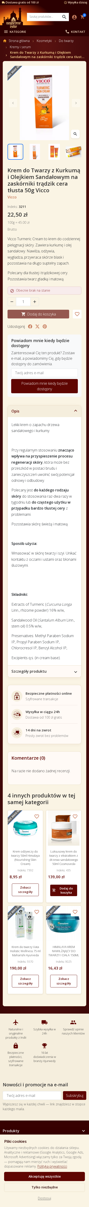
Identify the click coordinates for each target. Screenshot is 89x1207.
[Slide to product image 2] (35, 152)
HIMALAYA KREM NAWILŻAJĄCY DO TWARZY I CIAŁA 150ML (63, 951)
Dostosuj (44, 1198)
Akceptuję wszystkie (45, 1176)
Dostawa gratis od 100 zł (22, 2)
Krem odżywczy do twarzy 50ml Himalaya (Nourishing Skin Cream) (25, 857)
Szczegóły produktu (29, 671)
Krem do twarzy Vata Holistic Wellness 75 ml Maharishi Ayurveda (25, 951)
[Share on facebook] (30, 326)
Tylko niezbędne (44, 1187)
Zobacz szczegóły (25, 889)
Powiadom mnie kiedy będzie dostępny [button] (44, 386)
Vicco (12, 197)
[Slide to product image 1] (15, 152)
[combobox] (48, 16)
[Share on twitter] (37, 326)
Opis (15, 411)
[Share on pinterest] (44, 326)
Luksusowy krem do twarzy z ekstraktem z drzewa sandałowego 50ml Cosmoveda (63, 857)
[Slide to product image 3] (54, 152)
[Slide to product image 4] (73, 152)
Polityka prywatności (52, 1166)
